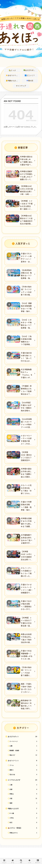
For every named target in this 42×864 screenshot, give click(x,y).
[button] (37, 504)
